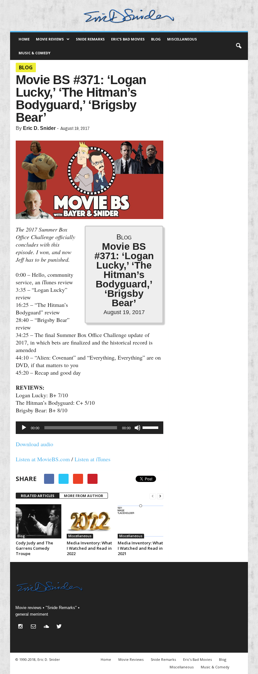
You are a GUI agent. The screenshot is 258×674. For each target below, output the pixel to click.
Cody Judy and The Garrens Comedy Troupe (34, 548)
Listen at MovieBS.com (43, 459)
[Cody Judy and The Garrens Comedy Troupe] (38, 521)
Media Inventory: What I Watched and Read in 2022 (89, 548)
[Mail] (34, 627)
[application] (89, 427)
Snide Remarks (90, 39)
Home (24, 39)
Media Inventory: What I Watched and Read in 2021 (140, 548)
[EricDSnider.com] (129, 15)
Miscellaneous (182, 39)
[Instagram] (21, 627)
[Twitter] (60, 627)
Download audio (34, 444)
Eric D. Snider (39, 128)
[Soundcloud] (47, 627)
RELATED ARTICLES (37, 495)
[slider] (151, 427)
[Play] (24, 428)
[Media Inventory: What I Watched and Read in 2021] (140, 521)
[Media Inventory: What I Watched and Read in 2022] (89, 521)
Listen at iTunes (92, 459)
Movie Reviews (50, 39)
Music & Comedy (34, 53)
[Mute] (137, 428)
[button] (238, 46)
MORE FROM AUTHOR (83, 495)
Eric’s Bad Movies (128, 39)
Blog (156, 39)
